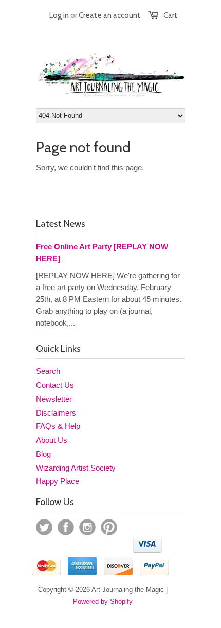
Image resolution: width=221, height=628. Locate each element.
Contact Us (55, 385)
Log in (59, 15)
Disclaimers (56, 412)
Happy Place (57, 481)
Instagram (87, 527)
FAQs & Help (58, 426)
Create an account (109, 15)
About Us (51, 440)
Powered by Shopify (103, 601)
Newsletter (54, 398)
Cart (170, 15)
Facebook (66, 527)
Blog (43, 454)
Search (48, 371)
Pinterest (109, 527)
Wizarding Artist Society (76, 467)
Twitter (44, 527)
